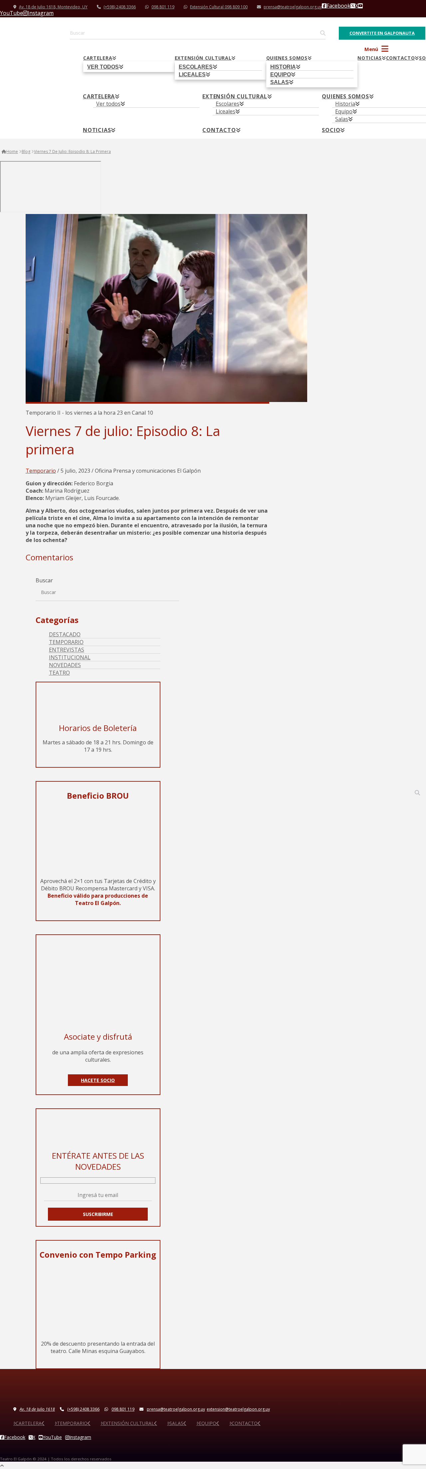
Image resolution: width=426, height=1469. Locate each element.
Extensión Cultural (128, 1423)
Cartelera (29, 1423)
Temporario (41, 470)
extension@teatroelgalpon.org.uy (238, 1409)
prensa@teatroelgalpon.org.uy (293, 7)
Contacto (245, 1423)
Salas (176, 1423)
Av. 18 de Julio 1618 (37, 1409)
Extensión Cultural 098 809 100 (219, 7)
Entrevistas (66, 649)
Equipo (207, 1423)
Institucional (70, 657)
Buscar (44, 580)
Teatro (59, 672)
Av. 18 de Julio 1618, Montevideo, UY (53, 7)
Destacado (65, 634)
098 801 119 (162, 7)
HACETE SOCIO (98, 1080)
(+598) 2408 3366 (120, 7)
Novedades (65, 665)
